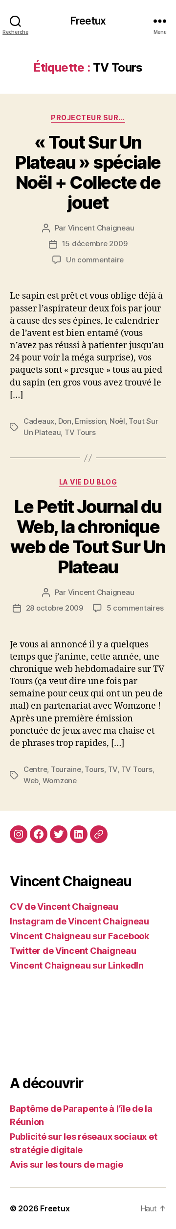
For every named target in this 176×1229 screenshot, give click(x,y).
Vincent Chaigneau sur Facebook (79, 936)
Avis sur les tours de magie (66, 1164)
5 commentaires (135, 608)
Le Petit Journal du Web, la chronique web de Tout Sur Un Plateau (87, 537)
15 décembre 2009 (95, 243)
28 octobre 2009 (54, 608)
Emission (90, 421)
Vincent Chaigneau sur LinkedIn (77, 965)
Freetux (88, 21)
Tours (94, 769)
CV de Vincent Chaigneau (64, 906)
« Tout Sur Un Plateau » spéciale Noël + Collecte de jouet (87, 172)
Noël (117, 421)
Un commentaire (95, 259)
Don (64, 421)
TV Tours (80, 432)
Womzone (60, 780)
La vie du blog (88, 482)
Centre (35, 769)
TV (113, 769)
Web (31, 780)
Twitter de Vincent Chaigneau (73, 951)
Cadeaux (38, 421)
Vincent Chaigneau (101, 227)
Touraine (66, 769)
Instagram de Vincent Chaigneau (79, 921)
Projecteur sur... (88, 117)
